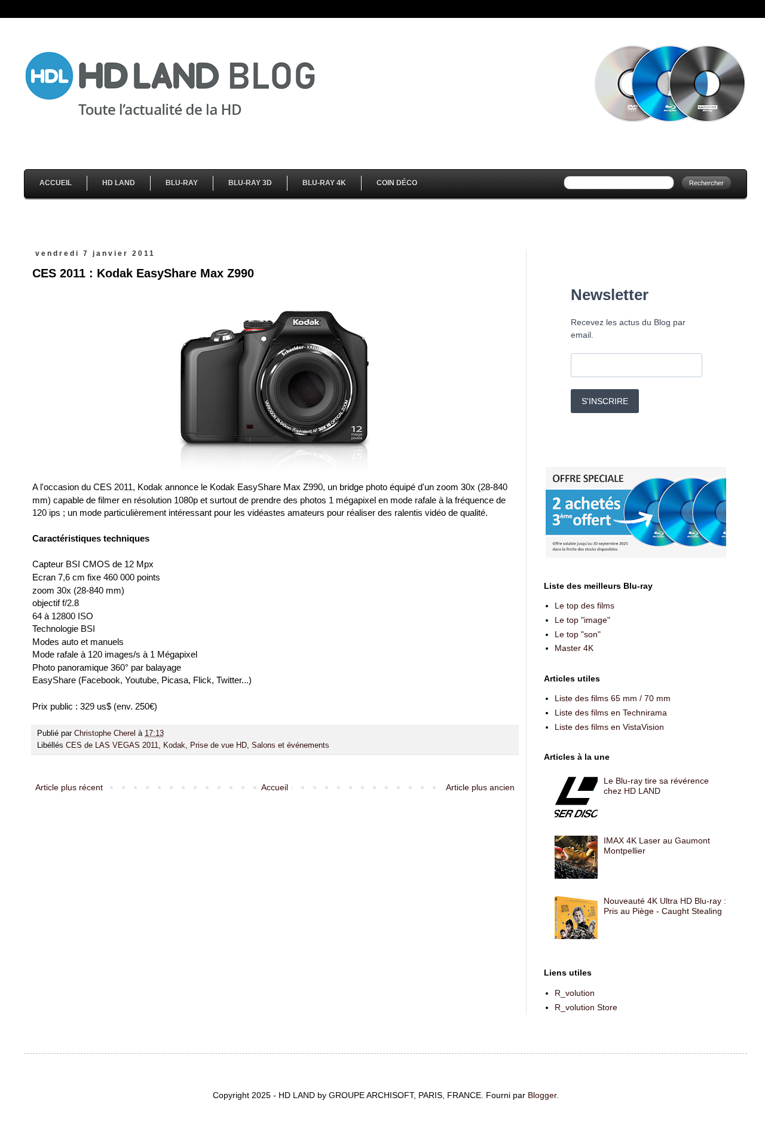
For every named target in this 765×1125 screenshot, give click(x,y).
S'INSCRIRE (605, 401)
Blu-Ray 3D (250, 183)
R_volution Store (586, 1007)
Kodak (174, 745)
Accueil (55, 183)
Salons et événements (290, 745)
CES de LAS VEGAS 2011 (112, 745)
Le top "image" (582, 620)
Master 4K (574, 648)
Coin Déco (397, 183)
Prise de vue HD (218, 745)
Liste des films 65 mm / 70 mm (613, 698)
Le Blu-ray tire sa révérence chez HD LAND (656, 786)
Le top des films (584, 605)
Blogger (542, 1095)
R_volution (575, 993)
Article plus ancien (480, 787)
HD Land (118, 183)
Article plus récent (69, 787)
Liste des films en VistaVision (609, 727)
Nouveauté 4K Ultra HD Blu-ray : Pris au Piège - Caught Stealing (665, 906)
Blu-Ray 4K (324, 183)
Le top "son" (578, 634)
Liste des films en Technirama (611, 712)
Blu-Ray (182, 183)
